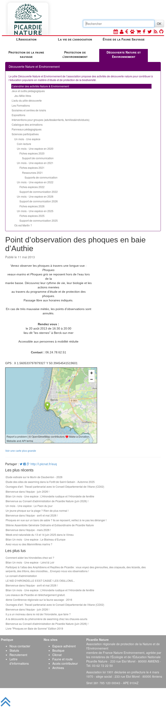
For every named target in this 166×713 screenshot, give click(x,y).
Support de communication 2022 (38, 191)
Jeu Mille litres (22, 95)
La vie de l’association (75, 39)
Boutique (58, 650)
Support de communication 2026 (38, 201)
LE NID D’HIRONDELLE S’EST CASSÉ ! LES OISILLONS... (40, 580)
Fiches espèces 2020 (32, 153)
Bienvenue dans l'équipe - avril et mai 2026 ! (32, 515)
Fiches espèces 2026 (32, 206)
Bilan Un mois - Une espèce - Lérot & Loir (30, 562)
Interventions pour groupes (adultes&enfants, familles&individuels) (50, 120)
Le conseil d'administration (21, 576)
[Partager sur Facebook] (24, 464)
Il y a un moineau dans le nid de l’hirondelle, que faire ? (38, 614)
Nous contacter (20, 646)
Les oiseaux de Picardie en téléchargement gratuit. (35, 595)
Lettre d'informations (19, 661)
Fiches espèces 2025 (32, 216)
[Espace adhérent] (121, 31)
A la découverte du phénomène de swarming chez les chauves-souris (46, 619)
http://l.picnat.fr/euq (43, 464)
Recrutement (18, 655)
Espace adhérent (64, 646)
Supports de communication (41, 177)
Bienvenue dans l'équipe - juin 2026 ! (27, 491)
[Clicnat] (132, 31)
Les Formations (21, 105)
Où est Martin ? (23, 225)
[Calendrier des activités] (115, 31)
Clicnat (57, 655)
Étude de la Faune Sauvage (124, 39)
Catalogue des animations (27, 124)
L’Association (26, 39)
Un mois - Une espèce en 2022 (35, 182)
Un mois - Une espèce (27, 139)
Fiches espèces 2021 (32, 167)
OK (159, 23)
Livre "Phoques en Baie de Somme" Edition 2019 (34, 628)
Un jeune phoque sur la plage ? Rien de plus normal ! (37, 510)
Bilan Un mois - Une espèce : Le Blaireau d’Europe (35, 539)
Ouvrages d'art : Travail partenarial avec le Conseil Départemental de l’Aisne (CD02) (55, 486)
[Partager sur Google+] (28, 464)
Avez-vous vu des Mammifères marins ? (29, 544)
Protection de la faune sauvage (26, 54)
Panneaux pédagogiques (27, 129)
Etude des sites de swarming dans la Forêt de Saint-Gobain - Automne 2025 (50, 482)
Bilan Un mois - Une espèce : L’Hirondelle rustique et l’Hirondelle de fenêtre (50, 496)
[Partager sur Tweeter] (21, 464)
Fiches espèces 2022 (32, 187)
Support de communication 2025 (38, 220)
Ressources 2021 (32, 172)
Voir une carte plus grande (20, 450)
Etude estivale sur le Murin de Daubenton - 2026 (34, 477)
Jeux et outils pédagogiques (28, 91)
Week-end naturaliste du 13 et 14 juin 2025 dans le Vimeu (40, 534)
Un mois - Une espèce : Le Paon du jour (29, 506)
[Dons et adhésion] (126, 31)
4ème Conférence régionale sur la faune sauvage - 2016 (39, 599)
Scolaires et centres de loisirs (29, 110)
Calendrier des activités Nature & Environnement (40, 86)
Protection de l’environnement (75, 54)
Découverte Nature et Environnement (124, 54)
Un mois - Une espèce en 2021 (35, 163)
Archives (58, 668)
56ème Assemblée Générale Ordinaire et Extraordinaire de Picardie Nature (50, 525)
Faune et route (62, 659)
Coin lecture (24, 144)
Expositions (18, 115)
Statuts (14, 650)
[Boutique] (138, 31)
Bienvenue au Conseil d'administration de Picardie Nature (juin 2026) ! (47, 501)
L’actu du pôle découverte (27, 100)
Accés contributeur (65, 663)
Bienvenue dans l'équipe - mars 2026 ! (28, 530)
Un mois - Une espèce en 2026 (35, 196)
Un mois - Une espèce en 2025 (35, 211)
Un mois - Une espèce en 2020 (35, 148)
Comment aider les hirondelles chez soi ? (30, 557)
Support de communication (38, 158)
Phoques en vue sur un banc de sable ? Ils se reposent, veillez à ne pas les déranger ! (56, 520)
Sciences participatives (25, 134)
